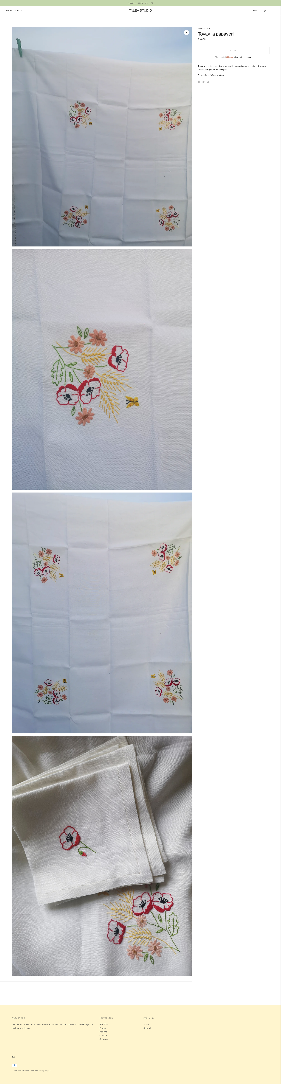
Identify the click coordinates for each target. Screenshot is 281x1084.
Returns (103, 1031)
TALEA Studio (204, 28)
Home (9, 10)
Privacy (103, 1028)
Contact (103, 1035)
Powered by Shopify (42, 1070)
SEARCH (104, 1024)
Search (256, 10)
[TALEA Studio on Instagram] (13, 1057)
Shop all (18, 10)
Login (264, 10)
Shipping (229, 57)
